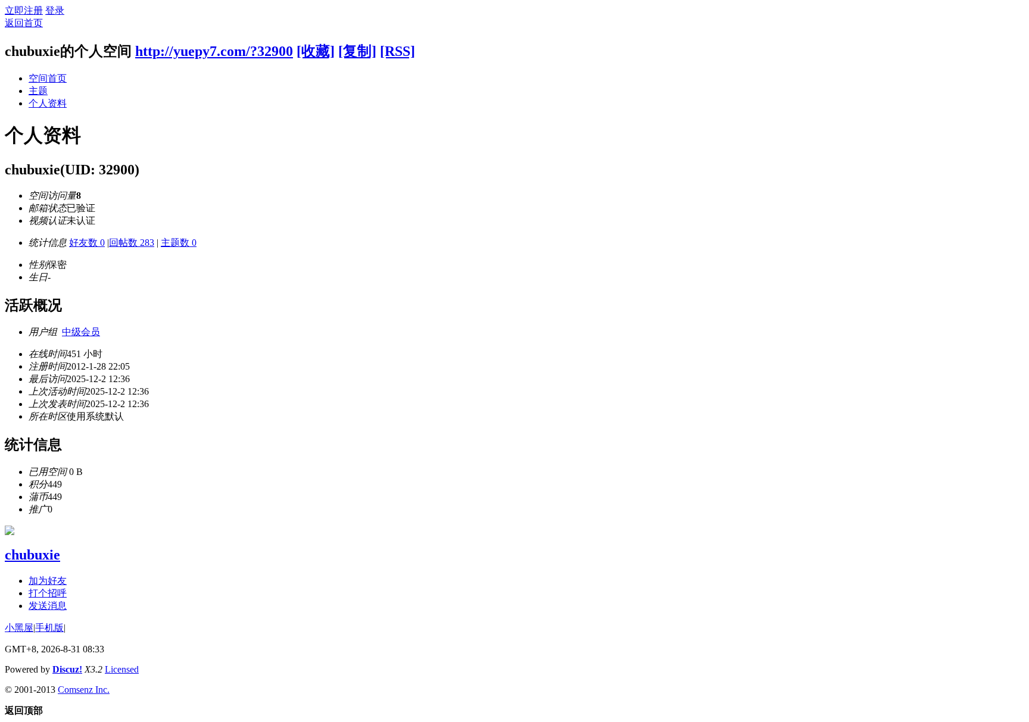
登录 (54, 10)
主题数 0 (179, 242)
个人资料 (48, 103)
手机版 (49, 628)
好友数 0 (87, 242)
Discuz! (67, 669)
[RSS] (397, 51)
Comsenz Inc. (84, 690)
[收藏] (316, 51)
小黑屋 (19, 628)
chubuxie (32, 554)
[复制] (357, 51)
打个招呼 (48, 593)
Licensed (122, 669)
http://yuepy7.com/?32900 (214, 51)
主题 (38, 91)
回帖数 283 (131, 242)
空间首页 (48, 78)
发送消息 (48, 606)
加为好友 (48, 581)
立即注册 (24, 10)
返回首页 (24, 23)
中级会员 (81, 332)
